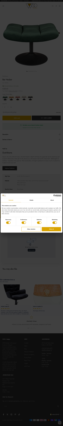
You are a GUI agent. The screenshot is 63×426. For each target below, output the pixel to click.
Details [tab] (31, 200)
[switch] (24, 222)
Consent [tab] (11, 200)
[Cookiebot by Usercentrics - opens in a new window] (54, 196)
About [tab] (52, 200)
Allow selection (31, 229)
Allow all (51, 229)
